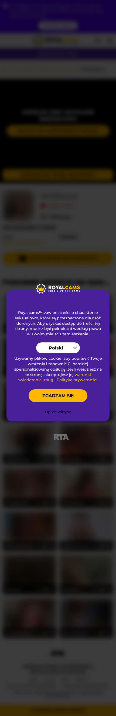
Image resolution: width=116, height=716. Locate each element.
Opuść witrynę (58, 412)
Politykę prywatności (77, 379)
